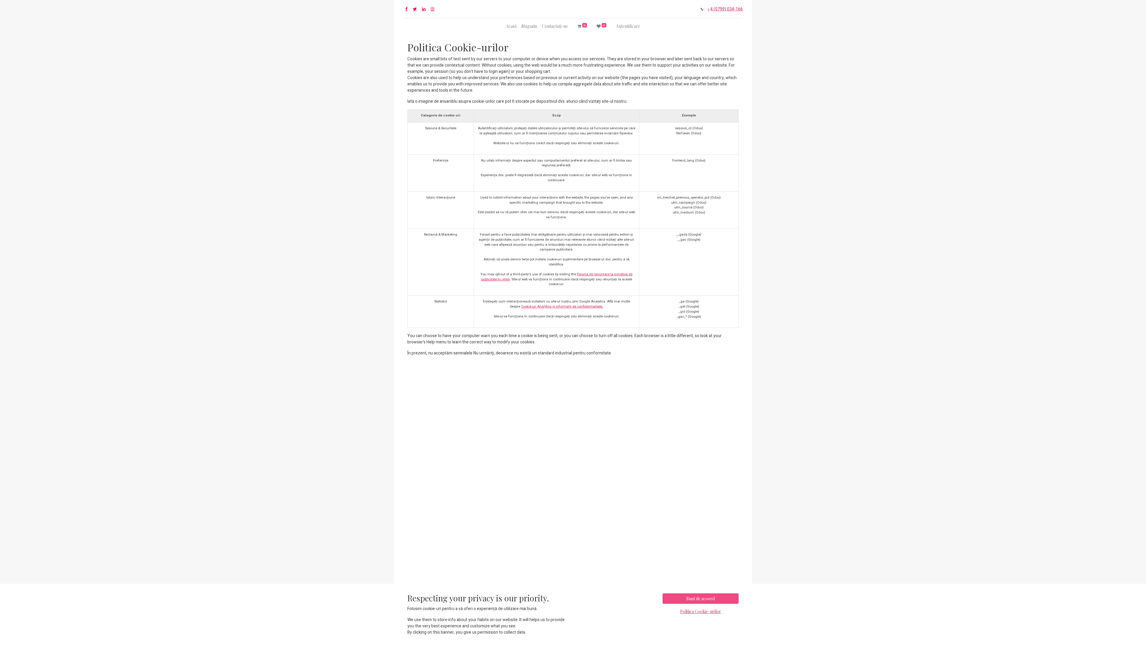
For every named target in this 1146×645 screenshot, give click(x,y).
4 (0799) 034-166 (726, 9)
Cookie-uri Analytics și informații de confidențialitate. (562, 306)
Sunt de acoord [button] (700, 598)
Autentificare (628, 26)
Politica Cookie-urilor (700, 611)
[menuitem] (511, 26)
